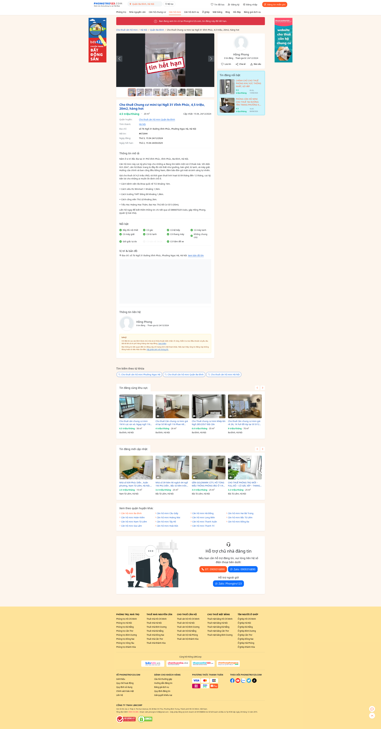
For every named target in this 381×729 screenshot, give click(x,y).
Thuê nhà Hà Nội (154, 623)
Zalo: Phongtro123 (230, 583)
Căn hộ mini (175, 12)
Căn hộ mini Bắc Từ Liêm (240, 517)
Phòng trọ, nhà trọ (127, 614)
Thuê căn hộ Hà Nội (186, 623)
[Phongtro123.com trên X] (249, 682)
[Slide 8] (190, 92)
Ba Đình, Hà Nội (126, 432)
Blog (227, 12)
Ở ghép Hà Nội (244, 623)
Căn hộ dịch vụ (191, 12)
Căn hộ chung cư (157, 12)
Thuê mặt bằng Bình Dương (219, 635)
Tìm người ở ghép (248, 614)
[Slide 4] (157, 92)
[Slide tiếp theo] (209, 59)
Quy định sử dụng (124, 687)
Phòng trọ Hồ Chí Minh (126, 619)
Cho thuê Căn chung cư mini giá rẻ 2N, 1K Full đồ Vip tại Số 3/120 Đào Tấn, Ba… (244, 423)
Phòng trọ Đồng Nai (125, 639)
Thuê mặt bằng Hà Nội (217, 623)
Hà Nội (142, 124)
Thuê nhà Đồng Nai (155, 635)
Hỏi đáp (237, 12)
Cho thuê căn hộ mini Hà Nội (225, 374)
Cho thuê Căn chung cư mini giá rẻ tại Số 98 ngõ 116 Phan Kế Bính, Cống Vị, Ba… (172, 423)
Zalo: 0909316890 (244, 569)
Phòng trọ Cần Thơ (124, 631)
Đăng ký (235, 4)
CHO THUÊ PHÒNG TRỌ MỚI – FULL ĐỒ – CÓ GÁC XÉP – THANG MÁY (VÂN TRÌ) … (244, 484)
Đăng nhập (251, 4)
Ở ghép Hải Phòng (246, 643)
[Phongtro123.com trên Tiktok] (254, 682)
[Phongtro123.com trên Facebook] (232, 682)
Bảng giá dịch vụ (252, 12)
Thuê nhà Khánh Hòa (156, 643)
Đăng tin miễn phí (276, 4)
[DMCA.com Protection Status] (145, 719)
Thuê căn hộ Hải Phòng (187, 635)
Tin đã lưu (219, 4)
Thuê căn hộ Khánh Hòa (187, 639)
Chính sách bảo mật (125, 691)
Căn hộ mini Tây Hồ (166, 521)
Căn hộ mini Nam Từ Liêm (134, 521)
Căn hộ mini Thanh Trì (203, 525)
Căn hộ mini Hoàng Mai (168, 517)
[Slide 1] (132, 92)
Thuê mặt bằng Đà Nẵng (218, 627)
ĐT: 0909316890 (215, 569)
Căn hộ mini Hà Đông (203, 513)
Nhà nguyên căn (137, 12)
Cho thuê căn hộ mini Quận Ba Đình (157, 119)
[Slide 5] (165, 92)
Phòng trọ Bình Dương (126, 635)
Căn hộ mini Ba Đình (131, 513)
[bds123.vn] (152, 663)
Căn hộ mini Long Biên (203, 517)
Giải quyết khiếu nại (163, 695)
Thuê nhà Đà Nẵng (155, 631)
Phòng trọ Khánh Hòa (126, 647)
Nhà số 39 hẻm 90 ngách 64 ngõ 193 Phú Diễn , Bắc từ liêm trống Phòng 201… (172, 484)
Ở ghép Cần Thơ (245, 635)
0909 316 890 (133, 712)
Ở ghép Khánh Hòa (246, 647)
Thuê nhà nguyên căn (159, 614)
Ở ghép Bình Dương (247, 631)
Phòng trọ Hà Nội (124, 623)
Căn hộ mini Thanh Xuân (204, 521)
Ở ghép (206, 12)
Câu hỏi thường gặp (163, 679)
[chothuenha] (177, 663)
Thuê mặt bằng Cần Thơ (218, 631)
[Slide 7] (182, 92)
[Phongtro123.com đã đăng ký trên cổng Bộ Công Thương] (126, 719)
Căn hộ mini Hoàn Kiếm (133, 517)
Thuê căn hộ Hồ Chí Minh (188, 619)
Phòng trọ (121, 12)
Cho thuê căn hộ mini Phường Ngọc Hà (140, 374)
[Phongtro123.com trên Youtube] (238, 682)
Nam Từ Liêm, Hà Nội (128, 493)
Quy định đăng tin (162, 691)
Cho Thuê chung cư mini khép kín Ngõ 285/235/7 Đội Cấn (208, 423)
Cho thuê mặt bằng (218, 614)
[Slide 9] (199, 92)
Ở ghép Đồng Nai (245, 639)
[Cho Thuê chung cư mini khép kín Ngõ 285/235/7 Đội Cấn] (208, 406)
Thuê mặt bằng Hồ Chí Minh (219, 619)
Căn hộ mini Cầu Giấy (167, 513)
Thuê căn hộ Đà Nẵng (186, 631)
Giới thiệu (120, 679)
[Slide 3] (149, 92)
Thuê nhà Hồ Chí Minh (157, 619)
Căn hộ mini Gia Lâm (131, 525)
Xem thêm (162, 343)
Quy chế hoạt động (124, 683)
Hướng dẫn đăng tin (163, 683)
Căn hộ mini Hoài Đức (167, 525)
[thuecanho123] (203, 663)
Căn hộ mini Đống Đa (238, 521)
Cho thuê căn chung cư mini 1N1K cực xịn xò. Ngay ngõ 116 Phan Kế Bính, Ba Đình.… (134, 423)
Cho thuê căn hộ (187, 614)
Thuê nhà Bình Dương (157, 627)
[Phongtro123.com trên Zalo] (243, 682)
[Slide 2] (140, 92)
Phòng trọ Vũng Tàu (125, 643)
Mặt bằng (217, 12)
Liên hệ (119, 695)
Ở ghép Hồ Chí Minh (247, 619)
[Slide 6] (174, 92)
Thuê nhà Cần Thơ (155, 639)
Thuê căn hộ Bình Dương (188, 627)
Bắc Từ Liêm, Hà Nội (165, 493)
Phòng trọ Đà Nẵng (125, 627)
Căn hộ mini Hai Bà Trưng (240, 513)
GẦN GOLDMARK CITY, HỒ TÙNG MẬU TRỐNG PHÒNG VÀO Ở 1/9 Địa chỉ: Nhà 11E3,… (208, 484)
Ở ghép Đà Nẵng (245, 627)
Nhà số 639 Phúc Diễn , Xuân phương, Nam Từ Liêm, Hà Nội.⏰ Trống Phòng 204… (136, 484)
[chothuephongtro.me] (228, 663)
